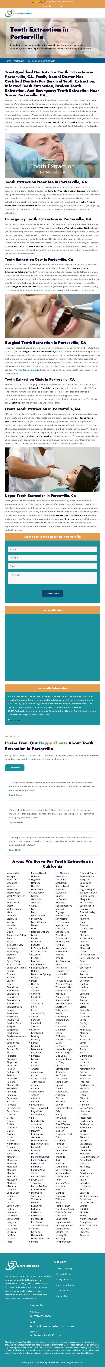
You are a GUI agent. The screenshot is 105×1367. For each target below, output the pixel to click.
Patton (59, 1153)
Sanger (10, 1010)
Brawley (35, 1036)
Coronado (61, 1121)
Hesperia (35, 882)
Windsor (11, 886)
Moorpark (85, 948)
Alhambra (60, 1094)
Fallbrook (60, 1101)
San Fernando (63, 961)
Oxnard (83, 951)
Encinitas (35, 944)
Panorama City (63, 997)
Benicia (35, 1042)
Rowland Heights (64, 1052)
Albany (83, 1140)
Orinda (83, 1114)
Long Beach (13, 1192)
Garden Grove (87, 928)
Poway (59, 1114)
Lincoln (10, 1202)
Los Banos (12, 1189)
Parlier (83, 1036)
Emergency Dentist (65, 1285)
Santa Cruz (12, 997)
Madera (84, 1032)
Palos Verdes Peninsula (37, 1165)
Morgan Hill (13, 1156)
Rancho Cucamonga (62, 1015)
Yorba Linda (86, 938)
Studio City (61, 1006)
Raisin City (85, 1039)
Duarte (59, 895)
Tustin (83, 915)
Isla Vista (11, 1238)
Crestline (60, 1140)
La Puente (61, 1045)
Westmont (12, 889)
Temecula (60, 1196)
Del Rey (84, 1023)
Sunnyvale (12, 948)
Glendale (35, 902)
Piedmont (85, 1137)
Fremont (84, 1101)
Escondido (36, 941)
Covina (59, 1032)
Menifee (60, 1192)
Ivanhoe (84, 987)
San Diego (61, 1117)
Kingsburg (85, 1029)
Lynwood (35, 1150)
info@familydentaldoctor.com (54, 1326)
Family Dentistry (64, 1279)
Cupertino (85, 1182)
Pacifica (83, 1072)
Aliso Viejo (61, 1238)
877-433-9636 (52, 6)
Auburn (35, 1065)
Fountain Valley (88, 912)
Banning (35, 1059)
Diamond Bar (62, 1068)
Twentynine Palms (16, 935)
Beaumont (36, 1049)
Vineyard (11, 915)
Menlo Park (13, 1176)
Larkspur (84, 1163)
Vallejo (10, 922)
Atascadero (37, 1072)
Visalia (83, 1006)
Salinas (10, 1039)
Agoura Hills (62, 925)
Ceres (34, 1010)
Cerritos (35, 1228)
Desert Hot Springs (41, 974)
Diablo (83, 1094)
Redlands (60, 1156)
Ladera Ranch (87, 905)
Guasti (59, 1042)
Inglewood (36, 1192)
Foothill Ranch (63, 1205)
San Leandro (86, 1121)
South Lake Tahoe (16, 967)
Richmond (12, 1065)
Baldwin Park (62, 1019)
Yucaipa (11, 876)
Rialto (58, 1160)
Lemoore (84, 993)
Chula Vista (37, 1003)
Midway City (62, 1235)
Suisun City (12, 951)
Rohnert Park (14, 1049)
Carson (35, 1016)
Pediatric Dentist (64, 1274)
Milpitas (84, 1189)
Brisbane (84, 1052)
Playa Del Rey (38, 1189)
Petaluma (12, 1094)
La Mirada (36, 1215)
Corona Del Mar (64, 1212)
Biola (82, 1013)
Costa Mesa (62, 1215)
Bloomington (62, 1127)
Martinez (11, 1182)
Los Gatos (85, 1186)
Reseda (59, 957)
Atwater (35, 1068)
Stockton (11, 954)
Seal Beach (61, 882)
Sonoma (11, 974)
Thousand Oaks (64, 980)
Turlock (11, 938)
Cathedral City (38, 1013)
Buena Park (37, 1205)
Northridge (61, 948)
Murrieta (60, 1186)
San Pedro (61, 879)
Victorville (12, 918)
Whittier (35, 1202)
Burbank (35, 1029)
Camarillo (85, 944)
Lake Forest (13, 1218)
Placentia (84, 935)
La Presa (11, 1231)
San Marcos (13, 1019)
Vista (9, 912)
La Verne (11, 1225)
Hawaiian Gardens (40, 1238)
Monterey (12, 1160)
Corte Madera (87, 1160)
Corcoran (84, 980)
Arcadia (35, 1088)
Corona (35, 990)
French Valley (38, 915)
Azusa (34, 1062)
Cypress (35, 987)
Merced (10, 1173)
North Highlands (88, 1218)
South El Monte (63, 1039)
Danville (35, 984)
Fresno (34, 912)
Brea (82, 922)
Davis (34, 980)
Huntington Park (40, 1143)
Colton (59, 1137)
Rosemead (61, 1072)
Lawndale (36, 1147)
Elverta (83, 1205)
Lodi (9, 1199)
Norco (83, 931)
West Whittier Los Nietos (16, 897)
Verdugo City (62, 915)
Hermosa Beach (39, 1140)
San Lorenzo (86, 1124)
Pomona (11, 1081)
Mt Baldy (60, 1062)
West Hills (61, 935)
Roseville (11, 1045)
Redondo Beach (39, 1176)
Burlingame (86, 1055)
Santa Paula (13, 990)
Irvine (58, 1202)
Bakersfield (85, 1010)
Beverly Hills (37, 1121)
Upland (59, 1085)
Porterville (18, 60)
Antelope (84, 1235)
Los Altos (84, 1062)
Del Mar (60, 1098)
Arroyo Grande (38, 1078)
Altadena (35, 1098)
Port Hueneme (87, 954)
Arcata (34, 1085)
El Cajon (35, 957)
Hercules (35, 886)
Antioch (35, 1094)
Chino (59, 1023)
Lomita (34, 1241)
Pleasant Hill (13, 1085)
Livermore (85, 1111)
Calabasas (61, 928)
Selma (83, 1042)
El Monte (60, 1036)
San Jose (11, 1026)
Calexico (35, 1026)
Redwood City (14, 1072)
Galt (33, 908)
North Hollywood (64, 1003)
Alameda (84, 1088)
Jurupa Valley (62, 1173)
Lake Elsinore (62, 1176)
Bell (33, 1117)
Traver (83, 1049)
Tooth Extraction (64, 1290)
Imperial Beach (38, 873)
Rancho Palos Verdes (38, 1171)
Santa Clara (13, 1003)
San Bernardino (64, 1169)
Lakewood (12, 1215)
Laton (83, 990)
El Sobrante (86, 1143)
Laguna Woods (63, 1222)
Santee (10, 984)
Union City (12, 928)
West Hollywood (39, 1107)
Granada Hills (62, 970)
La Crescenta (62, 922)
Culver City (36, 1127)
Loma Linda (61, 1147)
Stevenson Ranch (64, 990)
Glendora (36, 899)
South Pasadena (64, 905)
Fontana (60, 1143)
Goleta (34, 895)
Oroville (11, 1114)
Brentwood (37, 1032)
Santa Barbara (14, 1006)
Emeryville (85, 1134)
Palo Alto (11, 1101)
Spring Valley (13, 961)
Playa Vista (36, 1111)
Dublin (34, 970)
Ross (82, 1169)
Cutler (83, 1019)
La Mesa (11, 1235)
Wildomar (60, 1199)
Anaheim (84, 918)
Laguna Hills (62, 1231)
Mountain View (87, 1068)
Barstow (35, 1055)
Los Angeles (37, 1104)
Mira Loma (61, 1055)
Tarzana (60, 977)
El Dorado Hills (38, 951)
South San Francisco (85, 1080)
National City (13, 1150)
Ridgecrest (12, 1062)
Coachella (36, 997)
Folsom (35, 925)
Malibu (34, 1153)
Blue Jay (60, 1130)
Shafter (84, 997)
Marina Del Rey (39, 1186)
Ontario (59, 1065)
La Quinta (12, 1228)
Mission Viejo (87, 902)
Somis (83, 970)
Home (8, 60)
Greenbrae (85, 1150)
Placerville (12, 1088)
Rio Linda (84, 1228)
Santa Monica (38, 1196)
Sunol (83, 1130)
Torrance (36, 1199)
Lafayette (12, 1222)
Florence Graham (40, 931)
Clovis (34, 1000)
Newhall (60, 944)
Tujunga (60, 912)
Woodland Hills (63, 987)
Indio (9, 1241)
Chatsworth (62, 938)
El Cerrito (84, 1098)
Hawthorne (37, 889)
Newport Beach (88, 873)
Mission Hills (62, 974)
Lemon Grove (14, 1205)
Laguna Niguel (87, 889)
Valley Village (62, 1010)
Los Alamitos (62, 873)
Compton (36, 1124)
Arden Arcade (38, 1081)
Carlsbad (35, 1019)
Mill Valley (85, 1166)
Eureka (34, 938)
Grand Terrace (63, 1124)
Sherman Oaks (63, 1000)
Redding (11, 1075)
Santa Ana (85, 908)
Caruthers (85, 1016)
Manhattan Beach (40, 1156)
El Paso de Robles (40, 948)
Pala (58, 1111)
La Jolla (59, 1104)
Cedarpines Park (64, 1134)
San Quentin (86, 1173)
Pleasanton (85, 1117)
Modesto (11, 1169)
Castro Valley (86, 1107)
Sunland (60, 908)
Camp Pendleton (64, 1107)
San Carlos (12, 1032)
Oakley (10, 1130)
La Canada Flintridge (61, 901)
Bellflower (36, 1231)
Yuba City (11, 879)
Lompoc (11, 1196)
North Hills (61, 967)
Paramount (61, 876)
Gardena (35, 1137)
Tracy (10, 941)
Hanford (84, 984)
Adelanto (35, 1101)
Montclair (12, 1163)
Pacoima (60, 954)
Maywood (12, 1179)
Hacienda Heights (65, 1049)
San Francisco (87, 1085)
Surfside (60, 889)
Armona (84, 974)
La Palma (35, 1209)
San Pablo (85, 1147)
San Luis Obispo (15, 1023)
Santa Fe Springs (39, 1225)
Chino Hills (61, 1026)
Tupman (84, 1003)
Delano (35, 977)
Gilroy (34, 905)
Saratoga (84, 1192)
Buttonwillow (86, 977)
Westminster (13, 892)
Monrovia (12, 1166)
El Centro (36, 954)
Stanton (11, 957)
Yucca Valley (13, 873)
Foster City (36, 918)
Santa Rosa (12, 987)
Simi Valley (85, 967)
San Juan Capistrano (85, 881)
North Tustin (13, 1143)
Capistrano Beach (65, 1209)
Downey (35, 1130)
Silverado (84, 886)
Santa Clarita (13, 1000)
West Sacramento (89, 1196)
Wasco (10, 905)
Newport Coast (63, 1241)
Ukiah (10, 931)
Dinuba (83, 1026)
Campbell (36, 1023)
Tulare (83, 1000)
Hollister (35, 876)
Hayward (84, 1104)
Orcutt (10, 1117)
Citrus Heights (87, 1202)
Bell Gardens (37, 1114)
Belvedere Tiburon (89, 1156)
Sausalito (84, 1176)
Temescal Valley (15, 944)
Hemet (59, 1179)
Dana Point (61, 1218)
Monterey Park (63, 1059)
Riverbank (12, 1059)
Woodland (12, 882)
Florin (34, 928)
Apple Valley (37, 1091)
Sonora (10, 970)
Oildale (10, 1124)
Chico (34, 1006)
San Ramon (85, 1127)
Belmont (35, 1045)
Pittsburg (12, 1091)
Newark (11, 1147)
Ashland (35, 1075)
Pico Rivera (36, 1222)
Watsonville (13, 902)
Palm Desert (13, 1111)
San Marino (61, 918)
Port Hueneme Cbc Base (89, 959)
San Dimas (61, 1075)
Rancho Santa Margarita (87, 897)
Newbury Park (63, 941)
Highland (35, 879)
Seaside (11, 980)
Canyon (84, 1091)
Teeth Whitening (64, 1268)
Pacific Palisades (39, 1160)
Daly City (84, 1059)
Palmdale (11, 1104)
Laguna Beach (63, 1228)
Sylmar (59, 964)
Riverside (11, 1055)
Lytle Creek (61, 1150)
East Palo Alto (38, 964)
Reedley (11, 1068)
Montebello (37, 1218)
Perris (59, 1189)
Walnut (59, 1088)
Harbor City (37, 1235)
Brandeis (84, 964)
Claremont (61, 1029)
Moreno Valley (63, 1182)
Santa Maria (13, 993)
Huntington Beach (65, 1225)
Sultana (84, 1045)
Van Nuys (60, 993)
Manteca (11, 1186)
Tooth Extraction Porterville (40, 60)
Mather (84, 1215)
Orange (11, 1121)
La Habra (36, 1212)
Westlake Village (64, 984)
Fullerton (84, 925)
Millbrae (84, 1065)
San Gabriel (61, 1078)
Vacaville (11, 925)
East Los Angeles (40, 967)
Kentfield (84, 1153)
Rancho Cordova (88, 1225)
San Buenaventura (16, 1036)
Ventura (84, 941)
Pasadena (12, 1098)
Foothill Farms (38, 922)
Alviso (83, 1179)
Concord (35, 993)
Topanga (36, 1182)
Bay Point (36, 1052)
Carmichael (85, 1199)
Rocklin (10, 1052)
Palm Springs (13, 1107)
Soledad (11, 977)
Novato (10, 1137)
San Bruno (85, 1075)
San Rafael (12, 1013)
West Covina (62, 1091)
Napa (9, 1153)
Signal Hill (61, 892)
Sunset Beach (62, 886)
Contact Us (15, 767)
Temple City (62, 1081)
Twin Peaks (61, 1166)
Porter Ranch (62, 951)
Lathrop (11, 1209)
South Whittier (14, 964)
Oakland (11, 1134)
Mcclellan (84, 1212)
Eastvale (35, 961)
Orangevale (86, 1222)
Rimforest (61, 1163)
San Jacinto (12, 1029)
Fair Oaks (84, 1209)
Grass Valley (37, 892)
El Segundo (37, 1134)
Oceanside (12, 1127)
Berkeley (35, 1039)
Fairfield (35, 935)
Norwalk (11, 1140)
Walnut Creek (14, 908)
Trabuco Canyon (88, 892)
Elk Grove (85, 1231)
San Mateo (12, 1016)
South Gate (37, 1179)
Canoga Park (62, 931)
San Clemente (87, 876)
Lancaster (12, 1212)
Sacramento (13, 1042)
